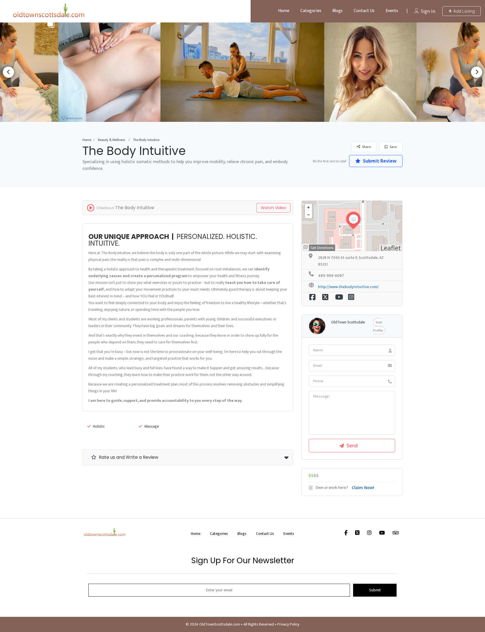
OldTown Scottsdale (348, 322)
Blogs (337, 11)
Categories (310, 11)
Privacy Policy (288, 624)
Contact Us (364, 11)
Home (283, 11)
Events (392, 11)
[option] (242, 72)
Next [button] (476, 72)
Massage (151, 426)
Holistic (99, 426)
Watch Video (273, 208)
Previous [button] (8, 72)
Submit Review (379, 161)
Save (393, 147)
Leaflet (391, 247)
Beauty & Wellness (111, 140)
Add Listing (463, 11)
